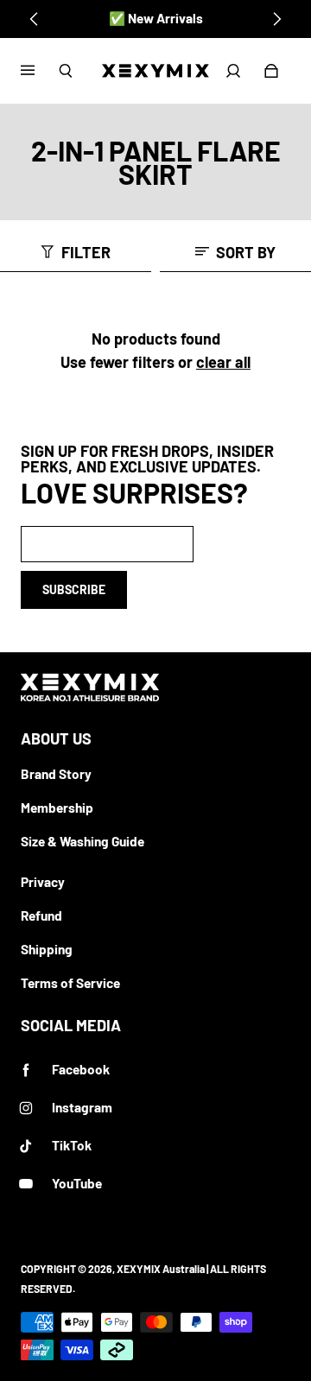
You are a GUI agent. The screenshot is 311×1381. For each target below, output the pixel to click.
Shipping (47, 949)
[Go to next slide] (276, 19)
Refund (41, 915)
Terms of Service (70, 983)
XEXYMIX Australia (161, 1269)
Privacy (43, 882)
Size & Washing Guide (82, 841)
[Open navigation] (40, 71)
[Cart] (271, 71)
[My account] (233, 71)
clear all (223, 361)
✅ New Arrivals (156, 18)
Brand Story (56, 774)
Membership (57, 807)
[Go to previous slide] (34, 19)
